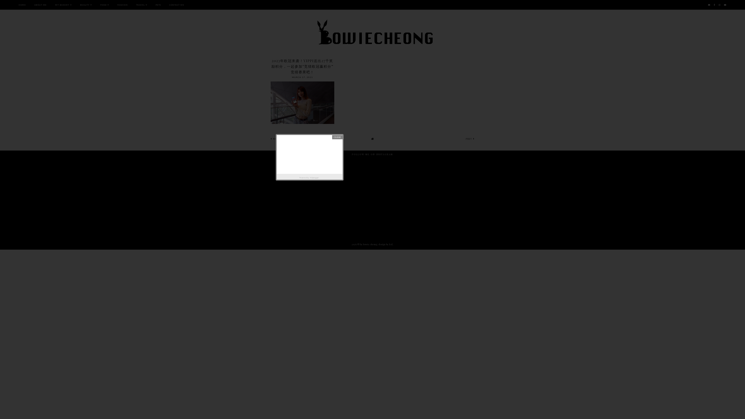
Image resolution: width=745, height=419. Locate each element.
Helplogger (314, 178)
